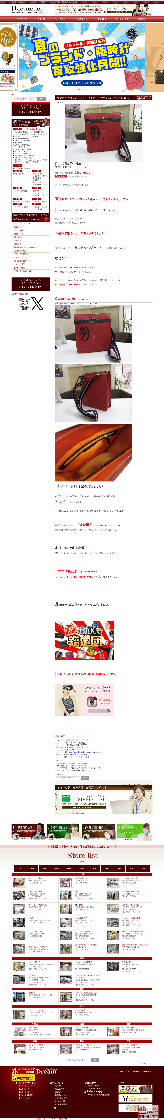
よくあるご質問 (60, 1101)
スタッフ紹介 (19, 230)
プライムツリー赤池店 (22, 202)
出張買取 (17, 244)
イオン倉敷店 (37, 209)
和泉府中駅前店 (38, 132)
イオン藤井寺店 (19, 147)
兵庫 (32, 868)
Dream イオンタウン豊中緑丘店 (82, 935)
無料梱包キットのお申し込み (25, 247)
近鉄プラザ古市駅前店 (22, 145)
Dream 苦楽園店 (35, 979)
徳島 (106, 868)
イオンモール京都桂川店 (22, 168)
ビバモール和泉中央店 (22, 138)
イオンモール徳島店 (21, 207)
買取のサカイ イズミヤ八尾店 (82, 949)
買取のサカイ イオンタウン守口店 (26, 162)
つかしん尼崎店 (38, 174)
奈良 (44, 868)
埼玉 (144, 868)
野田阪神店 (18, 143)
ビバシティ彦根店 (20, 191)
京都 (82, 868)
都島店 (35, 136)
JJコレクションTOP (22, 223)
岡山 (57, 868)
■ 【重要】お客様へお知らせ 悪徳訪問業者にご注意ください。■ (82, 846)
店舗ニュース (25, 1089)
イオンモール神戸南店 (41, 176)
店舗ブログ (18, 234)
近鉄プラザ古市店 (128, 909)
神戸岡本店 (37, 178)
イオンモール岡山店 (40, 207)
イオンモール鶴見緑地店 (22, 149)
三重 (131, 868)
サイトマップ (19, 257)
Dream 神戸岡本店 (128, 966)
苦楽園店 (36, 180)
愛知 (119, 868)
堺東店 (16, 136)
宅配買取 (17, 240)
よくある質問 (19, 264)
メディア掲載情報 (21, 254)
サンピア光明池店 (20, 132)
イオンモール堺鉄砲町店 (22, 141)
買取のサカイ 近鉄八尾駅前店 (24, 156)
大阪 (19, 868)
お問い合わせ (19, 268)
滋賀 (94, 868)
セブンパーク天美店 (21, 151)
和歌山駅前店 (19, 174)
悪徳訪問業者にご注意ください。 (100, 1095)
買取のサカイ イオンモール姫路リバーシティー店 (82, 979)
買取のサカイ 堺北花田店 (23, 158)
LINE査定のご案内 (61, 1098)
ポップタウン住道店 (40, 134)
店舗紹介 (17, 227)
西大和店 (36, 191)
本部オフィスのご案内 (23, 271)
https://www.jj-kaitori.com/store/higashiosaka (85, 752)
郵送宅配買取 (59, 1089)
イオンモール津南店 (40, 202)
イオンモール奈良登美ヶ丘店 (82, 997)
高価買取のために (21, 251)
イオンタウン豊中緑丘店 (22, 153)
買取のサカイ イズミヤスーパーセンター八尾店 (30, 160)
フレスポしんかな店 (21, 134)
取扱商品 (17, 237)
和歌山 (69, 868)
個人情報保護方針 (21, 261)
